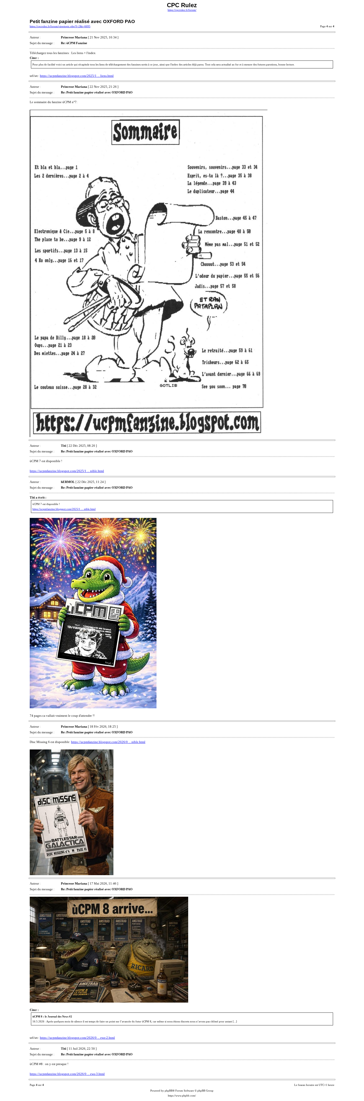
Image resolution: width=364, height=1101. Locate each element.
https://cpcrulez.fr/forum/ (182, 10)
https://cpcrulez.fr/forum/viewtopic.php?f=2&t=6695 (60, 26)
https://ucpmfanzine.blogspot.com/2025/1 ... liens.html (77, 76)
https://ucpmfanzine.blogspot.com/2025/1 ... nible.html (67, 471)
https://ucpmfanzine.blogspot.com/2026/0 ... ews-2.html (77, 1038)
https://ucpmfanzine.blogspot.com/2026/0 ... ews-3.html (67, 1074)
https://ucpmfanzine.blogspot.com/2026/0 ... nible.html (108, 742)
